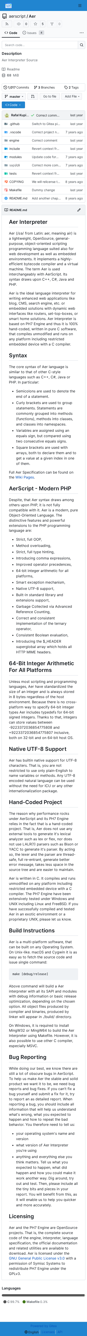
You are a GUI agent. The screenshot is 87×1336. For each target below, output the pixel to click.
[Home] (8, 6)
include (14, 148)
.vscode (15, 132)
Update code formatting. (50, 157)
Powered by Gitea (44, 1326)
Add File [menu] (71, 96)
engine (14, 140)
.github (14, 124)
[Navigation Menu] (80, 5)
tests (13, 173)
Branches (46, 87)
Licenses (48, 1332)
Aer (32, 16)
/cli (14, 165)
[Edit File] (79, 210)
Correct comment (49, 115)
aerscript (17, 16)
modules (15, 157)
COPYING (16, 182)
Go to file (49, 96)
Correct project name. (48, 132)
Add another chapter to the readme (58, 198)
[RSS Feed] (7, 24)
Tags (74, 87)
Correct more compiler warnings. (55, 165)
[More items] (81, 33)
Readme (13, 69)
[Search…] (81, 45)
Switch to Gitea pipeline (49, 124)
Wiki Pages (24, 477)
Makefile (15, 190)
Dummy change (43, 190)
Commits (18, 87)
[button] (32, 96)
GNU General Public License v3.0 (37, 1258)
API (60, 1332)
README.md (18, 198)
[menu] (32, 1332)
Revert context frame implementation (59, 148)
